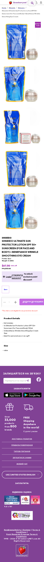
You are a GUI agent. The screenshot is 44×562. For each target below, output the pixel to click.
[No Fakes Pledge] (35, 503)
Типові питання (22, 451)
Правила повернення (22, 445)
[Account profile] (36, 2)
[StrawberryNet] (17, 2)
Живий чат (22, 464)
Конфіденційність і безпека (17, 530)
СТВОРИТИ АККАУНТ (17, 276)
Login (8, 276)
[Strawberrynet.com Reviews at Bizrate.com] (12, 504)
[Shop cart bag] (41, 2)
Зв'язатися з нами (22, 458)
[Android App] (32, 397)
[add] (15, 302)
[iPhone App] (13, 397)
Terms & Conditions (28, 531)
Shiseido (6, 237)
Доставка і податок (22, 439)
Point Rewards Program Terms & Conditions (22, 535)
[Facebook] (38, 380)
